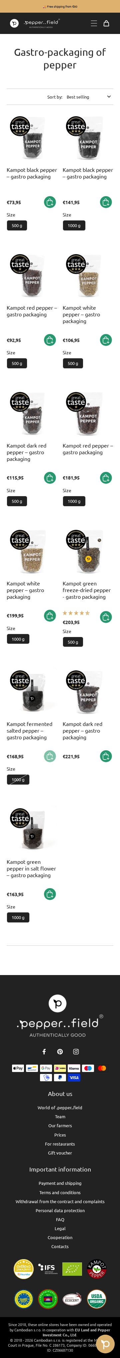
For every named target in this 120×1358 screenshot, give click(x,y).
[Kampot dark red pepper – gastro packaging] (32, 414)
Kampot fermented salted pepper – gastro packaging (29, 730)
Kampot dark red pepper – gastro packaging (26, 452)
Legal (60, 1228)
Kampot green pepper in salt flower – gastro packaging (31, 868)
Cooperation (60, 1237)
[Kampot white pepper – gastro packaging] (88, 276)
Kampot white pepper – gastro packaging (81, 314)
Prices (60, 1135)
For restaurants (60, 1144)
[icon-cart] (106, 23)
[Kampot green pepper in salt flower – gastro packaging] (32, 830)
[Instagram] (76, 1051)
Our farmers (60, 1125)
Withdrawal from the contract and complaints (60, 1201)
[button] (76, 612)
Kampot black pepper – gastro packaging (32, 172)
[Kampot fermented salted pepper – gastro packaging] (32, 692)
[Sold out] (50, 756)
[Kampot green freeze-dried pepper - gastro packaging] (88, 551)
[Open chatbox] (105, 1344)
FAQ (60, 1219)
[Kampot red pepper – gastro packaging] (32, 276)
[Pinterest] (60, 1051)
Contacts (60, 1246)
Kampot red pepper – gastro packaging (32, 310)
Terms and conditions (60, 1192)
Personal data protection (60, 1210)
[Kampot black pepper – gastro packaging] (32, 138)
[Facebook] (44, 1051)
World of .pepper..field (60, 1107)
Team (60, 1116)
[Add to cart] (50, 202)
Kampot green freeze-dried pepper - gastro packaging (87, 590)
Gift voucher (60, 1153)
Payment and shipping (60, 1183)
